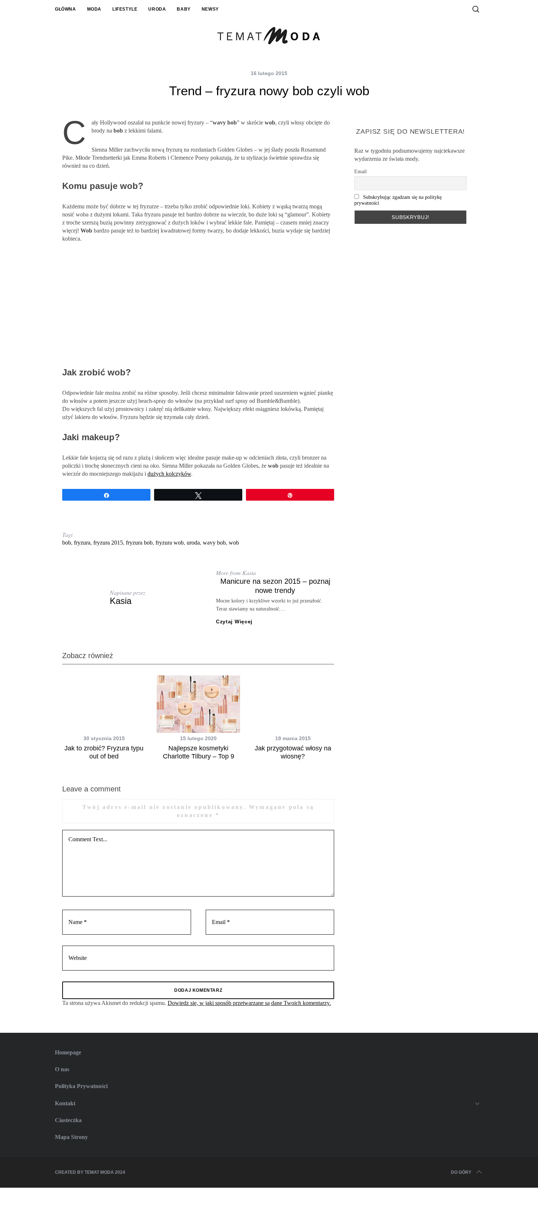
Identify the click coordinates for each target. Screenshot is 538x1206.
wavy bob (214, 542)
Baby (183, 9)
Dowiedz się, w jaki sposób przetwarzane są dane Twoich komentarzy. (249, 1003)
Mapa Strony (71, 1137)
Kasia (120, 601)
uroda (193, 542)
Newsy (210, 9)
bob (66, 542)
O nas (62, 1069)
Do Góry (461, 1172)
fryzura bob (139, 542)
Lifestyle (124, 9)
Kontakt (65, 1103)
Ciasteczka (68, 1120)
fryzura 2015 (108, 542)
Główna (65, 9)
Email (360, 171)
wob (234, 542)
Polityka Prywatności (81, 1086)
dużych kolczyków (169, 474)
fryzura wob (170, 542)
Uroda (157, 9)
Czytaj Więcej (234, 621)
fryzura (82, 542)
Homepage (68, 1052)
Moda (94, 9)
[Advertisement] (198, 305)
